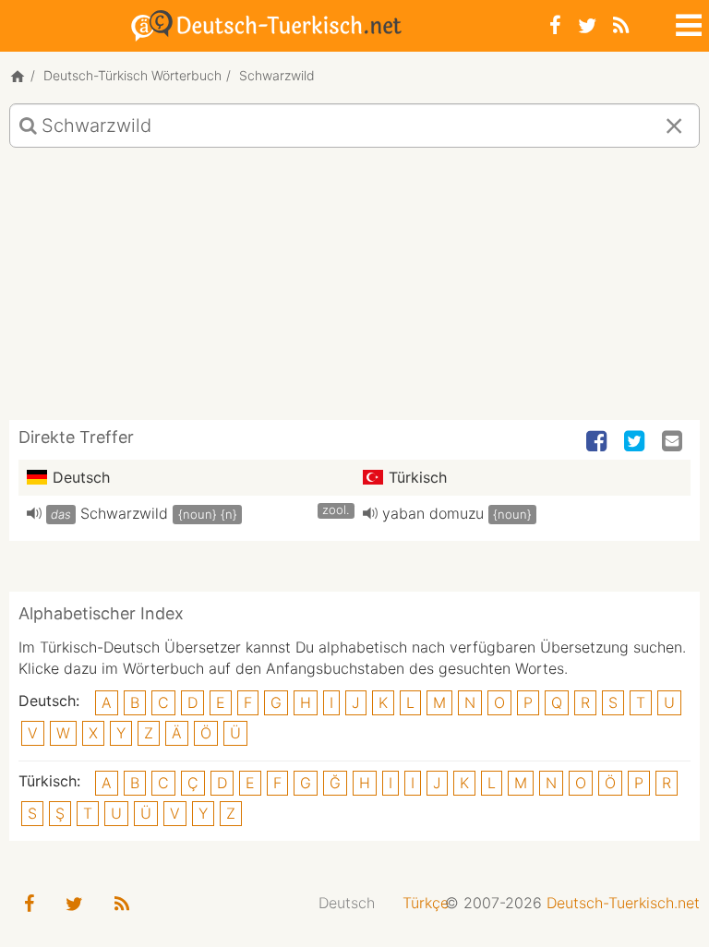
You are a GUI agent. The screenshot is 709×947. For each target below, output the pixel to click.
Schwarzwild (124, 513)
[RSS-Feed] (621, 25)
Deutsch (346, 902)
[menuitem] (347, 903)
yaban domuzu (433, 513)
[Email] (674, 442)
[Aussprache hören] (34, 513)
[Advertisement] (354, 291)
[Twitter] (587, 25)
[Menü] (687, 22)
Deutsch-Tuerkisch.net (623, 902)
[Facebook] (555, 25)
